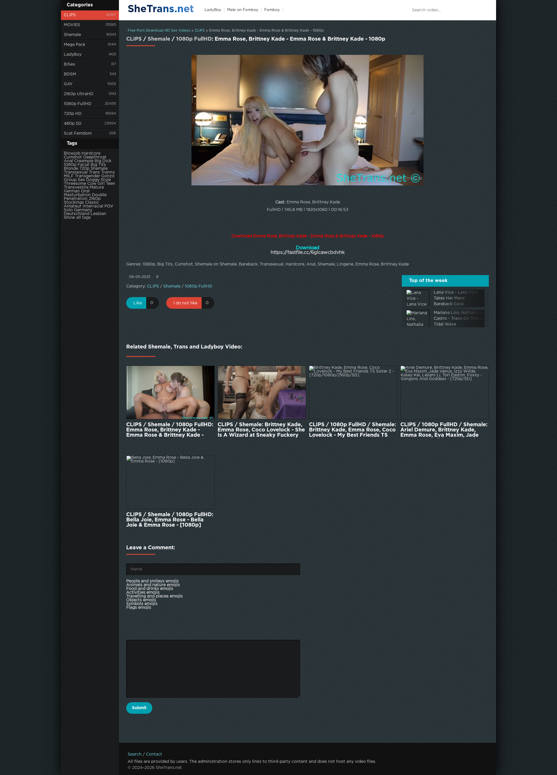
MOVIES (72, 25)
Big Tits (98, 165)
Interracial (93, 206)
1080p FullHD (77, 104)
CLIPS (70, 15)
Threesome (75, 183)
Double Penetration (85, 196)
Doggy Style (98, 180)
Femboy (272, 10)
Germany (83, 210)
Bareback (248, 264)
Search (135, 754)
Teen (110, 183)
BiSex (69, 64)
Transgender (87, 176)
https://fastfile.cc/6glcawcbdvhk (308, 252)
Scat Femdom (78, 133)
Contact (154, 754)
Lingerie (345, 264)
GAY (68, 84)
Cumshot (73, 157)
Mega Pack (74, 44)
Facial (83, 165)
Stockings (74, 202)
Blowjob (72, 153)
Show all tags (77, 217)
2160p (95, 198)
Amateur (73, 206)
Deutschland (76, 214)
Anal (68, 161)
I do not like (185, 303)
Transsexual (76, 172)
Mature (97, 187)
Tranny (108, 172)
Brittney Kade (395, 264)
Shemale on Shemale (216, 264)
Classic (92, 202)
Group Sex (74, 180)
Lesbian (98, 214)
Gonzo (108, 176)
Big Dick (103, 161)
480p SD (73, 123)
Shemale (72, 35)
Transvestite (76, 187)
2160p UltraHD (78, 94)
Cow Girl (96, 183)
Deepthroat (94, 157)
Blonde (71, 168)
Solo (68, 210)
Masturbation (77, 195)
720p (84, 168)
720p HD (73, 113)
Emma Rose (367, 264)
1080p (70, 165)
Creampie (83, 161)
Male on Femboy (242, 10)
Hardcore (91, 153)
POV (108, 206)
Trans (94, 172)
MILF (69, 176)
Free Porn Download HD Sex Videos (159, 30)
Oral (85, 191)
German (72, 191)
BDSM (70, 74)
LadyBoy (73, 54)
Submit (139, 708)
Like (137, 303)
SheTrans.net (161, 9)
